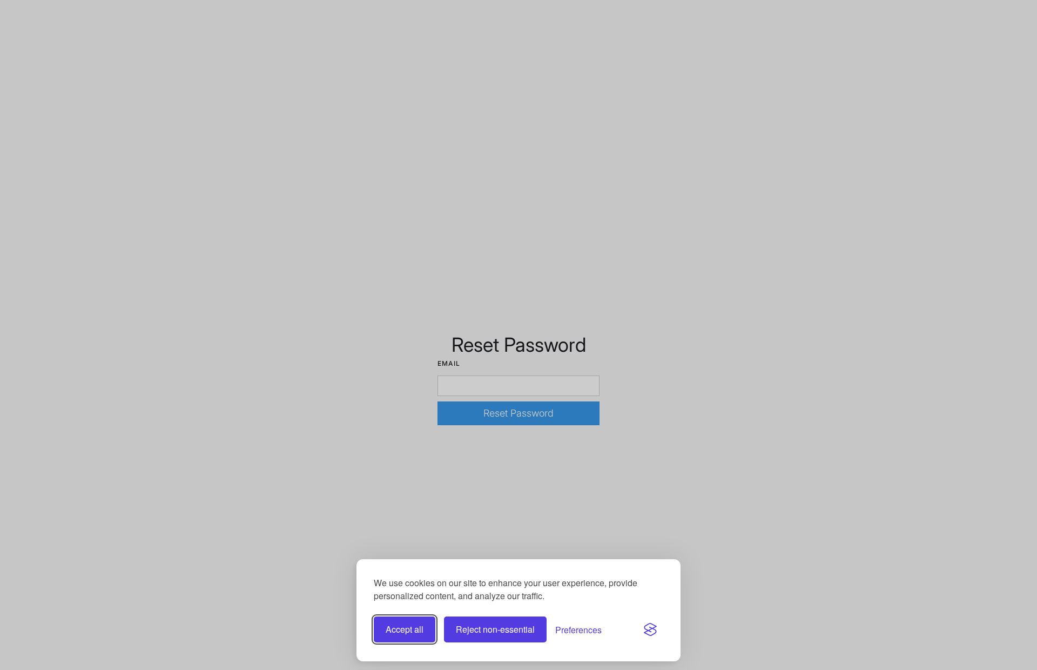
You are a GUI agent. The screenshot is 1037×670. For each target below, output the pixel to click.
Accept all (404, 629)
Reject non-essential (495, 629)
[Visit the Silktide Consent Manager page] (650, 629)
